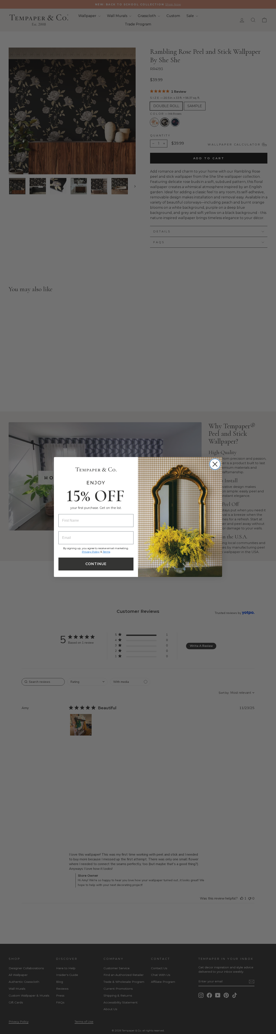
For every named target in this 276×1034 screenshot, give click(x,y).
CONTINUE (96, 564)
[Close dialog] (215, 464)
